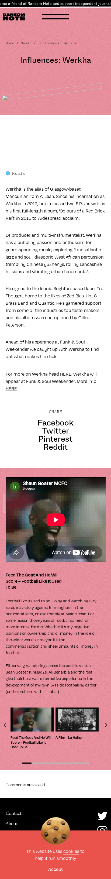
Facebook (55, 423)
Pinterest (55, 439)
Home (10, 43)
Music (26, 43)
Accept (55, 869)
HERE (65, 374)
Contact (14, 813)
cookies (71, 851)
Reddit (55, 447)
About (12, 823)
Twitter (55, 431)
